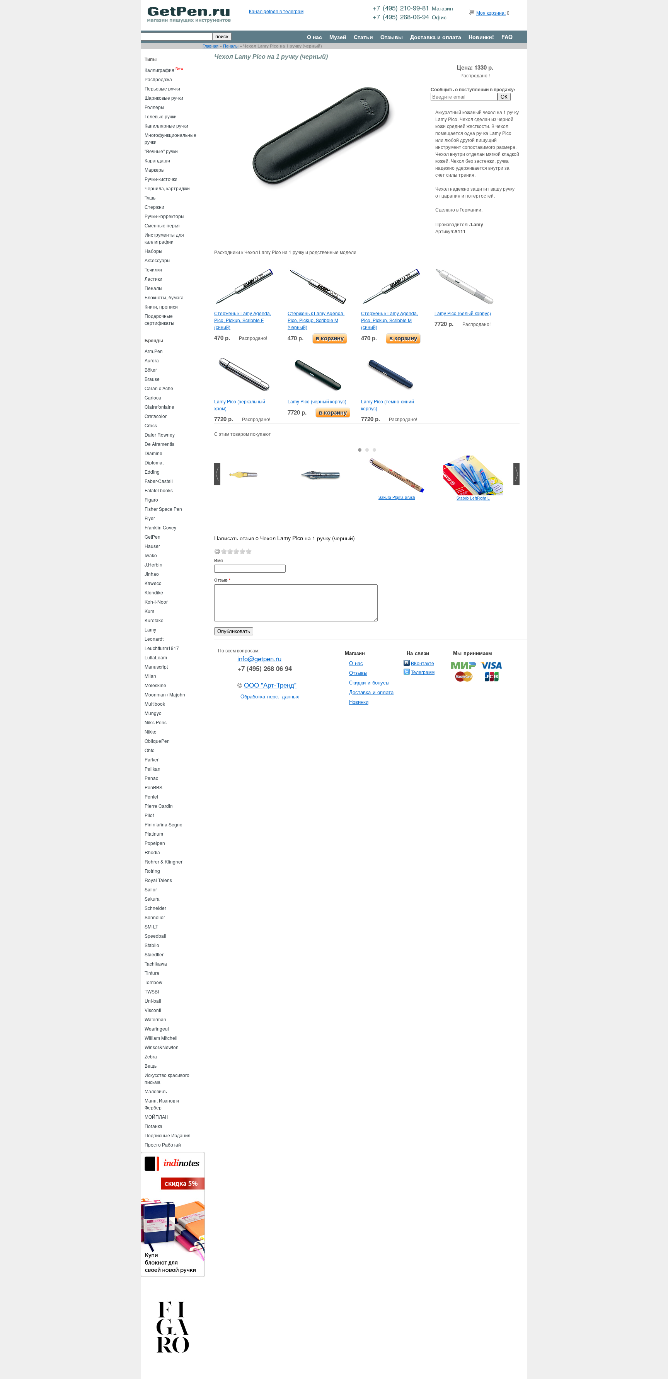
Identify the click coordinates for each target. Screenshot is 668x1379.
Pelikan (152, 768)
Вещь (151, 1065)
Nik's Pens (156, 722)
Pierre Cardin (159, 805)
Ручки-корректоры (164, 216)
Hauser (152, 546)
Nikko (151, 731)
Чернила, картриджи (167, 188)
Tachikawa (156, 963)
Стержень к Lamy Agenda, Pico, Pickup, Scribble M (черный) (316, 320)
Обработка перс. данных (269, 696)
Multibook (155, 703)
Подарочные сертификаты (159, 319)
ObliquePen (157, 740)
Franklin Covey (160, 527)
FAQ (507, 37)
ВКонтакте (422, 663)
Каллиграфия (159, 70)
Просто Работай (163, 1144)
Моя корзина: (491, 12)
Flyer (150, 518)
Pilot (149, 815)
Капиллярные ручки (166, 125)
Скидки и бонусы (369, 682)
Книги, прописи (161, 306)
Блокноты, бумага (164, 297)
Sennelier (155, 917)
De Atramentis (159, 443)
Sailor (151, 889)
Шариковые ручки (164, 97)
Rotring (152, 870)
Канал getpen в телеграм (276, 11)
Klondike (154, 592)
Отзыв (222, 580)
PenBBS (153, 787)
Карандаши (157, 160)
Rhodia (152, 852)
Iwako (151, 555)
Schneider (155, 908)
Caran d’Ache (159, 388)
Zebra (151, 1056)
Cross (151, 425)
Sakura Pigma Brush (396, 497)
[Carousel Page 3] (374, 450)
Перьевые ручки (162, 88)
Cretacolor (156, 416)
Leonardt (154, 638)
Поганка (153, 1126)
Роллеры (154, 107)
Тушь (150, 197)
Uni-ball (153, 1000)
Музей (337, 37)
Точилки (153, 269)
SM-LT (151, 926)
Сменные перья (162, 225)
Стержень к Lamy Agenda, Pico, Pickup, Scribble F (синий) (242, 320)
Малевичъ (156, 1091)
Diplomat (154, 462)
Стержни (154, 206)
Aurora (152, 360)
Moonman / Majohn (165, 694)
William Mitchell (161, 1037)
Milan (150, 675)
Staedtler (154, 954)
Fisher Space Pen (163, 508)
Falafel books (159, 490)
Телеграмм (423, 672)
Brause (152, 378)
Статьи (363, 37)
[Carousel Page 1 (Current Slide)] (359, 450)
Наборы (153, 250)
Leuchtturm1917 (162, 648)
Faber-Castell (159, 481)
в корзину (330, 338)
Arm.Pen (154, 351)
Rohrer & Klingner (163, 861)
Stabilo (152, 945)
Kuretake (154, 620)
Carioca (153, 397)
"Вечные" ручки (161, 151)
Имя (218, 560)
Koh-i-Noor (156, 601)
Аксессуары (157, 260)
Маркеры (155, 169)
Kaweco (153, 583)
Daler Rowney (160, 434)
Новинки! (481, 37)
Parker (151, 759)
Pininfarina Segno (163, 824)
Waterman (155, 1019)
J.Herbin (153, 564)
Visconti (153, 1010)
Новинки (358, 701)
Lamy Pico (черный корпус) (317, 401)
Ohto (150, 750)
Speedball (155, 935)
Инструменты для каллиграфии (164, 238)
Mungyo (153, 713)
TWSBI (152, 991)
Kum (149, 611)
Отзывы (391, 37)
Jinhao (152, 573)
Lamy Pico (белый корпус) (463, 313)
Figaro (151, 499)
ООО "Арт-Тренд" (270, 685)
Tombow (153, 982)
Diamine (153, 453)
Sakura (152, 898)
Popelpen (155, 843)
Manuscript (156, 666)
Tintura (152, 972)
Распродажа (158, 79)
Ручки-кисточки (161, 179)
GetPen (152, 536)
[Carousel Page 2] (367, 450)
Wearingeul (157, 1028)
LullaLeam (156, 657)
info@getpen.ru (259, 658)
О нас (314, 37)
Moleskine (155, 685)
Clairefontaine (159, 406)
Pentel (151, 796)
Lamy (150, 629)
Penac (151, 778)
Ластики (153, 278)
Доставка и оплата (435, 37)
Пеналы (231, 46)
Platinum (154, 833)
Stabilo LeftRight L (473, 498)
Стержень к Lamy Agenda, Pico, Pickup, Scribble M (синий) (389, 320)
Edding (152, 471)
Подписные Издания (168, 1135)
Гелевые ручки (161, 116)
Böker (151, 369)
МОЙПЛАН (157, 1116)
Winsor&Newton (162, 1047)
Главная (210, 46)
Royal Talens (158, 880)
